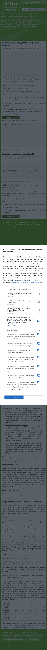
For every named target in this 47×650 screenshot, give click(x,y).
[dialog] (23, 325)
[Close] (43, 250)
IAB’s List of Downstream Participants (26, 282)
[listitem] (23, 289)
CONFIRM (14, 397)
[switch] (38, 294)
